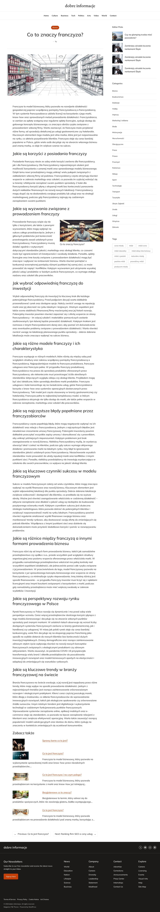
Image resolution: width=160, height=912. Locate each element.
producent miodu (121, 267)
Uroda (114, 209)
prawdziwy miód (137, 261)
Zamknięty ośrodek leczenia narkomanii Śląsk (138, 47)
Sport (114, 180)
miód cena (142, 246)
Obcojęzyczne (117, 144)
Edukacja (115, 103)
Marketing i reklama (120, 120)
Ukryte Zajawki (118, 203)
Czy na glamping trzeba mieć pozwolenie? (138, 36)
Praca (114, 150)
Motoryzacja (117, 132)
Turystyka (116, 197)
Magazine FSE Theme (11, 907)
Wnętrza (115, 221)
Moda (114, 126)
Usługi (114, 215)
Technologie (117, 186)
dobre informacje (80, 6)
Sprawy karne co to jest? (55, 740)
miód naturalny (120, 251)
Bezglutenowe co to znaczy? (57, 792)
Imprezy (115, 115)
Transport (116, 192)
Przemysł (116, 162)
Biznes (55, 27)
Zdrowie (115, 227)
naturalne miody (137, 256)
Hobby (115, 109)
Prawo (115, 156)
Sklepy (115, 174)
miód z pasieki (120, 256)
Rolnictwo (116, 168)
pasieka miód (119, 261)
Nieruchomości (118, 138)
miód (131, 246)
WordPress (32, 907)
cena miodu (119, 246)
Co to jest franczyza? (53, 753)
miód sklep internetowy (141, 251)
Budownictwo (117, 97)
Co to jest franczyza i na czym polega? (62, 774)
